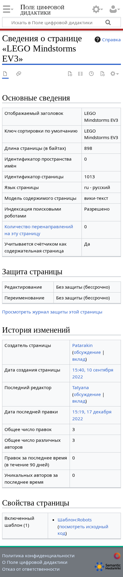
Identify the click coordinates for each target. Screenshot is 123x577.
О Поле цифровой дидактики (34, 562)
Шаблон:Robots (75, 520)
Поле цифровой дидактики (42, 10)
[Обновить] (102, 74)
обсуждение (87, 352)
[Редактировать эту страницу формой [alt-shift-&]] (70, 74)
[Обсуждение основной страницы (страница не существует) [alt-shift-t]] (19, 74)
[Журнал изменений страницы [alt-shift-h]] (91, 74)
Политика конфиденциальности (38, 555)
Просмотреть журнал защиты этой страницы (52, 312)
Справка (111, 39)
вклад (78, 359)
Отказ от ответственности (31, 569)
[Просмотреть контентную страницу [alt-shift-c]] (5, 74)
